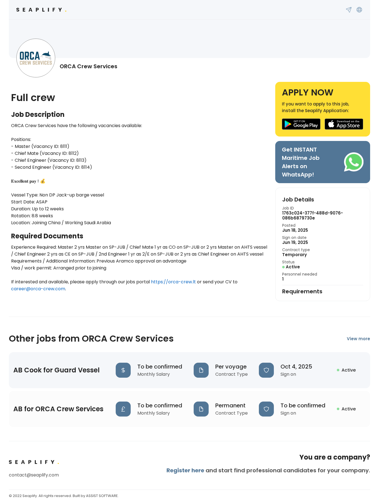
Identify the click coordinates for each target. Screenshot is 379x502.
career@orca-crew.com (38, 289)
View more (358, 339)
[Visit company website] (359, 9)
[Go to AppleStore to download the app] (344, 124)
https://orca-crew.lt (173, 282)
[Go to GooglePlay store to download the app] (301, 124)
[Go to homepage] (41, 9)
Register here (185, 470)
